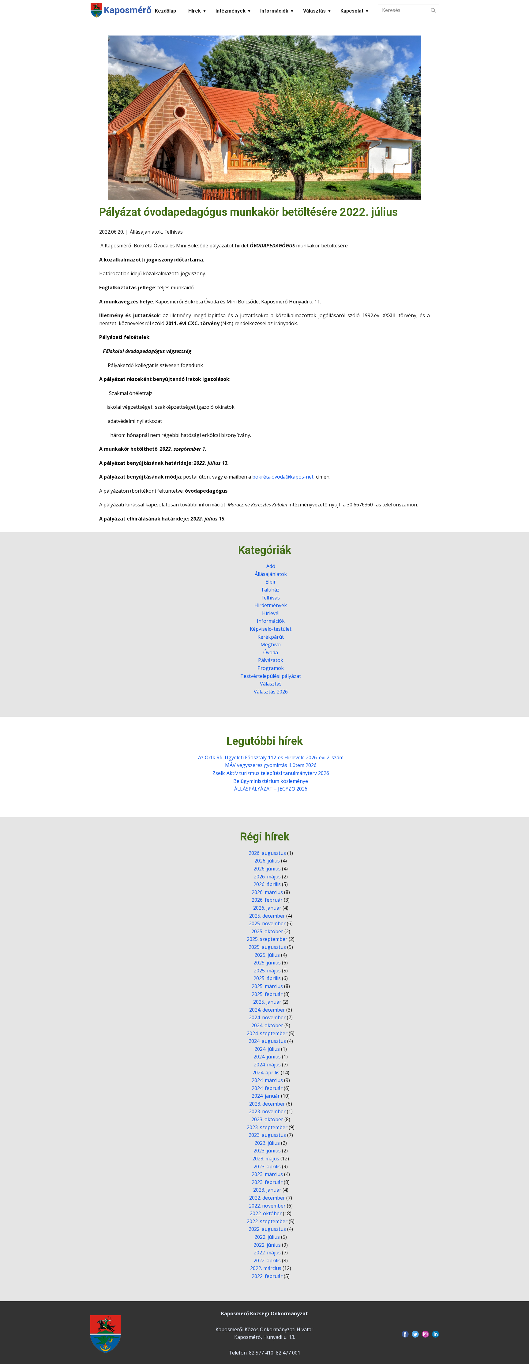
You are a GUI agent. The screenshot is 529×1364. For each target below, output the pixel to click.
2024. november (267, 1017)
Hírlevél (271, 613)
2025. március (267, 986)
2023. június (267, 1150)
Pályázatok (270, 660)
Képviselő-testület (270, 629)
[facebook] (405, 1334)
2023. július (267, 1143)
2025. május (267, 970)
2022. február (267, 1276)
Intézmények (231, 11)
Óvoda (270, 652)
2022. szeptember (267, 1221)
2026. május (267, 876)
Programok (270, 668)
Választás (314, 11)
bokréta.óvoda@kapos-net (282, 476)
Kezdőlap (165, 11)
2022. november (267, 1205)
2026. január (267, 907)
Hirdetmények (270, 605)
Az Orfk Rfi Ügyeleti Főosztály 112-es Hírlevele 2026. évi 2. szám (270, 757)
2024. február (267, 1088)
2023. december (267, 1103)
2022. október (266, 1213)
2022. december (267, 1197)
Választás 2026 (271, 691)
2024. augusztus (267, 1041)
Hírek (194, 11)
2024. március (267, 1080)
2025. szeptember (267, 939)
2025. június (267, 962)
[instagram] (425, 1334)
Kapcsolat (351, 11)
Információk (274, 11)
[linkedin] (435, 1334)
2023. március (267, 1174)
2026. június (267, 868)
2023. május (265, 1158)
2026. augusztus (267, 853)
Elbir (270, 581)
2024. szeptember (267, 1033)
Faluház (271, 589)
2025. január (267, 1001)
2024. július (267, 1049)
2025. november (267, 923)
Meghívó (271, 644)
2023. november (267, 1111)
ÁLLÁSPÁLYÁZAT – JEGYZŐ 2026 (270, 788)
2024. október (267, 1025)
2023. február (267, 1182)
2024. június (267, 1056)
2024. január (266, 1095)
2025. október (267, 931)
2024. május (267, 1064)
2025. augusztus (267, 947)
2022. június (267, 1245)
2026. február (267, 899)
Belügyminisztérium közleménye (270, 781)
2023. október (267, 1119)
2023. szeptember (267, 1127)
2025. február (267, 994)
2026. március (267, 892)
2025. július (267, 955)
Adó (270, 566)
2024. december (267, 1009)
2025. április (267, 978)
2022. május (267, 1252)
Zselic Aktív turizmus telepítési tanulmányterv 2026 (270, 773)
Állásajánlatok (146, 231)
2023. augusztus (267, 1135)
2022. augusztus (267, 1229)
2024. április (266, 1072)
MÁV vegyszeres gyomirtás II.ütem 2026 (271, 765)
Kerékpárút (270, 636)
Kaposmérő (128, 10)
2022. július (267, 1237)
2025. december (267, 915)
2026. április (267, 884)
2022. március (265, 1268)
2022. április (267, 1260)
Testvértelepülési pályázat (270, 676)
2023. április (267, 1166)
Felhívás (173, 231)
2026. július (267, 860)
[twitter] (415, 1334)
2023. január (267, 1189)
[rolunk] (105, 1334)
